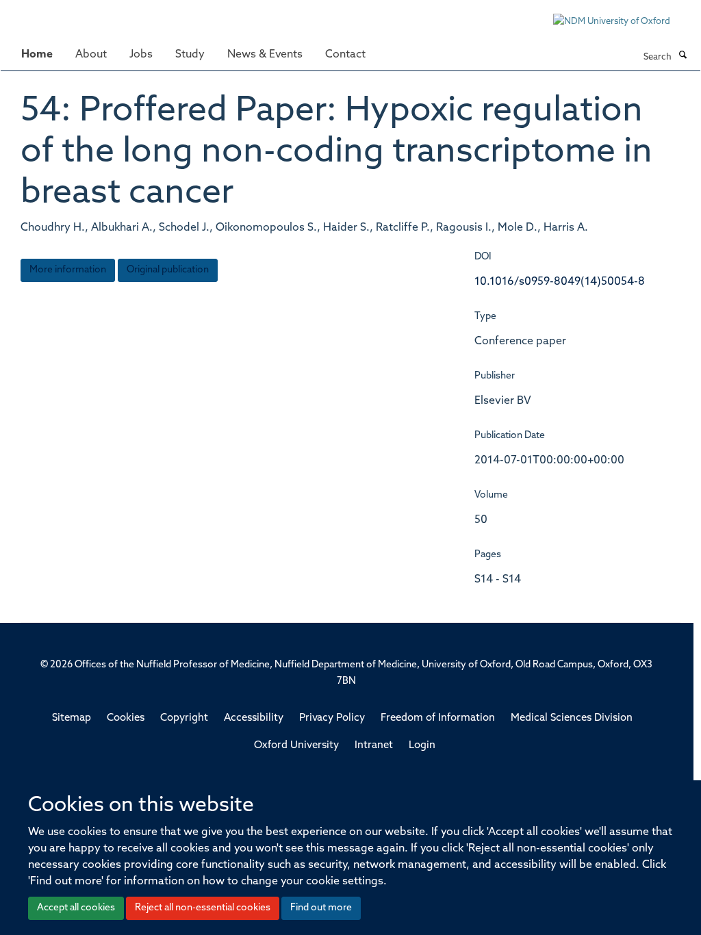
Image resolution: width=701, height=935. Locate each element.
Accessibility (253, 718)
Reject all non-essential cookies (202, 908)
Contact (345, 54)
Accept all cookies (76, 908)
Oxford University (296, 746)
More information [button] (67, 270)
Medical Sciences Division (572, 718)
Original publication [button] (168, 270)
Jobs (141, 54)
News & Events (265, 54)
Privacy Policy (332, 718)
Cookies (125, 718)
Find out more (321, 908)
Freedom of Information (438, 718)
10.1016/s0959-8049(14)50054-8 (559, 282)
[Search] (682, 56)
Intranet (374, 746)
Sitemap (71, 718)
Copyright (184, 718)
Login (422, 746)
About (91, 54)
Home (37, 54)
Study (190, 54)
